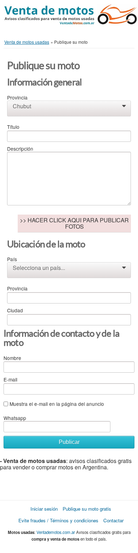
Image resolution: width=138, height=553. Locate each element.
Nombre (12, 357)
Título (13, 126)
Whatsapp (15, 417)
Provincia (17, 97)
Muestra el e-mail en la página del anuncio (57, 403)
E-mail (10, 379)
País (12, 259)
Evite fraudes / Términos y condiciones (58, 520)
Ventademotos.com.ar (55, 532)
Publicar (69, 442)
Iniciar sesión (44, 508)
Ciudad (15, 310)
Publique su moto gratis (87, 508)
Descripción (20, 148)
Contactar (113, 520)
